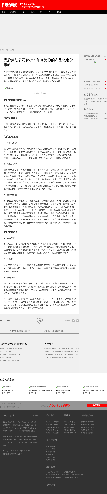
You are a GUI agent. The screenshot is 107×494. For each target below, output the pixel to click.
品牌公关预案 (50, 457)
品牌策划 (56, 422)
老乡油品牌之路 (89, 59)
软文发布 (84, 430)
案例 (24, 12)
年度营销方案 (50, 454)
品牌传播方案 (50, 460)
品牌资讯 (13, 50)
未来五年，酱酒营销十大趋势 (92, 118)
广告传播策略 (50, 446)
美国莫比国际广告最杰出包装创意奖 (57, 474)
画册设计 (66, 430)
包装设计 (94, 99)
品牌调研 (49, 422)
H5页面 (72, 430)
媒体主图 (73, 433)
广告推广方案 (50, 449)
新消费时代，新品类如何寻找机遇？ (93, 81)
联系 (59, 12)
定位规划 (56, 427)
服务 (33, 12)
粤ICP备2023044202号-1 (25, 451)
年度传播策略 (50, 452)
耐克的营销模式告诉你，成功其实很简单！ (92, 116)
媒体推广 (99, 101)
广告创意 (92, 101)
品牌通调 (49, 430)
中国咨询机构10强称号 (53, 472)
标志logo (73, 422)
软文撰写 (91, 427)
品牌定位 (56, 424)
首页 (3, 12)
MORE (35, 415)
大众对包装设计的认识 (91, 85)
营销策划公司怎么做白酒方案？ (93, 88)
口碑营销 (84, 424)
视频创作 (91, 433)
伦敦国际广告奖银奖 (69, 472)
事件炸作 (91, 430)
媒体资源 (84, 433)
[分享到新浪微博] (73, 320)
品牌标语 (49, 433)
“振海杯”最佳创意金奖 (72, 477)
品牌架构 (49, 427)
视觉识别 (66, 422)
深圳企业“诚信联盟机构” (54, 477)
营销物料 (66, 433)
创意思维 (87, 99)
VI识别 (66, 424)
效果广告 (84, 422)
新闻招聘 (14, 12)
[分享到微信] (77, 320)
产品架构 (56, 433)
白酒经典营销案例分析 (91, 113)
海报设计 (73, 427)
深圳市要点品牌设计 (16, 454)
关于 (42, 12)
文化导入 (56, 430)
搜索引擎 (91, 422)
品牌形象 (72, 424)
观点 (50, 12)
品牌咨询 (49, 424)
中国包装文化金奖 (77, 474)
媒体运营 (84, 427)
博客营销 (91, 424)
